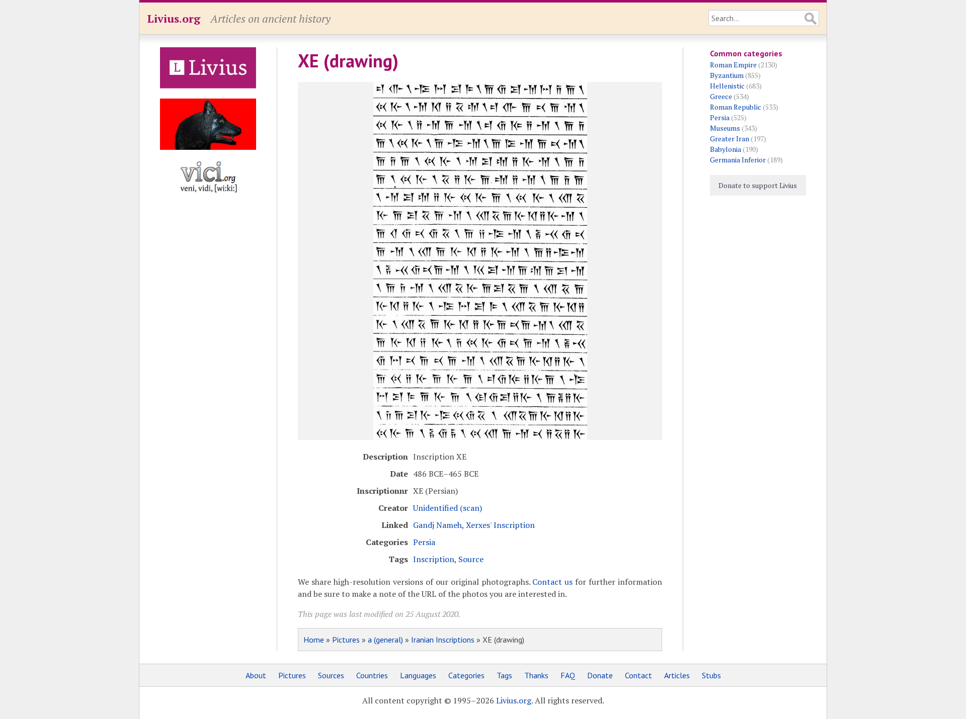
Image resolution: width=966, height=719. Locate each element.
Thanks (536, 675)
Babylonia (725, 149)
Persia (424, 542)
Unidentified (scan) (447, 507)
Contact (638, 675)
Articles (677, 675)
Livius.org (173, 18)
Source (471, 559)
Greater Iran (729, 138)
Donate (600, 675)
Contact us (552, 581)
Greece (721, 96)
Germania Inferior (738, 159)
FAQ (567, 675)
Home (313, 640)
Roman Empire (733, 64)
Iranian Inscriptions (442, 640)
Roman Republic (735, 107)
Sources (331, 675)
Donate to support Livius (757, 185)
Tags (504, 675)
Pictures (346, 640)
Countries (372, 675)
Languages (418, 675)
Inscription (433, 559)
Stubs (711, 675)
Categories (466, 675)
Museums (725, 128)
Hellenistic (727, 86)
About (256, 675)
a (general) (385, 640)
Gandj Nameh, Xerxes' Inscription (474, 524)
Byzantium (727, 75)
